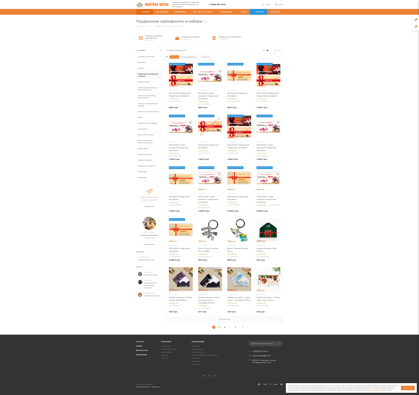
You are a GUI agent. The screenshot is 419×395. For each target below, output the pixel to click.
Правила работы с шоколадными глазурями (150, 285)
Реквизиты (196, 358)
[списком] (278, 50)
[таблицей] (282, 50)
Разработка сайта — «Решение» (147, 387)
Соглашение (196, 361)
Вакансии (164, 355)
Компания (166, 342)
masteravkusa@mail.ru (261, 356)
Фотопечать (142, 350)
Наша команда (166, 352)
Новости (140, 252)
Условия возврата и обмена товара (205, 355)
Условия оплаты (197, 349)
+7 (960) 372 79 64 (217, 4)
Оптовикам (141, 355)
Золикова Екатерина (149, 235)
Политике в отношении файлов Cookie (376, 390)
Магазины (195, 346)
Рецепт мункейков (150, 275)
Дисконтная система (168, 349)
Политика (195, 364)
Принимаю (407, 388)
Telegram (209, 375)
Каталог (140, 342)
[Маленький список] (263, 50)
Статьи (139, 267)
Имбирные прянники (152, 296)
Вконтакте (204, 375)
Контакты (164, 358)
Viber (215, 375)
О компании (165, 346)
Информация (198, 342)
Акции (139, 346)
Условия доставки (198, 352)
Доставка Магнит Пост (146, 260)
